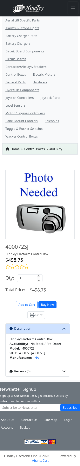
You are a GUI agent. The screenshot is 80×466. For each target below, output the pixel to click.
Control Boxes (34, 149)
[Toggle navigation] (73, 8)
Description (22, 328)
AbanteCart (40, 460)
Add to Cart (26, 305)
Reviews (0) (22, 371)
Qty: (9, 278)
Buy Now (47, 305)
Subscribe (70, 407)
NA (37, 358)
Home (15, 149)
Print (39, 315)
